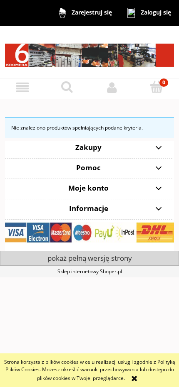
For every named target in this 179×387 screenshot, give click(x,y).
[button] (22, 87)
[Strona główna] (89, 51)
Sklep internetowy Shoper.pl (89, 271)
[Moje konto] (112, 87)
